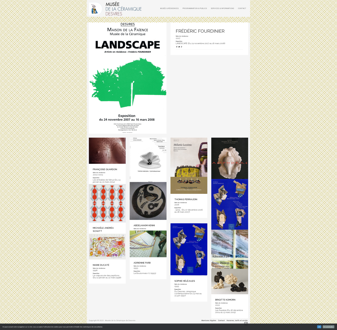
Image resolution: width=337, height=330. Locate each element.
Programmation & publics (195, 8)
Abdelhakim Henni (144, 225)
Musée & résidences (169, 8)
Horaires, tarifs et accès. (237, 320)
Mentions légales (209, 320)
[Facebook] (176, 47)
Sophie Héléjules (184, 281)
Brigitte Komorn (225, 299)
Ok (319, 327)
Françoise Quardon (105, 169)
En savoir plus (328, 327)
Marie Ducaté (101, 265)
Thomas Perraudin (185, 199)
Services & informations (222, 8)
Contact (242, 8)
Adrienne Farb (142, 262)
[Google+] (181, 47)
